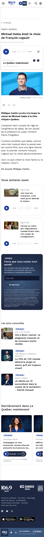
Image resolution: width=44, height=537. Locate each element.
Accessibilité (21, 500)
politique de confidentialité (11, 304)
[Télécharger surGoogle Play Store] (27, 519)
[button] (11, 532)
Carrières (24, 503)
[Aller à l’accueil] (12, 4)
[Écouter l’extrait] (6, 52)
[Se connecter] (40, 3)
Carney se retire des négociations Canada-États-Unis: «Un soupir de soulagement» (29, 231)
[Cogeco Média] (27, 489)
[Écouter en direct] (20, 3)
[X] (12, 511)
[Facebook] (3, 105)
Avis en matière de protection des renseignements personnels (20, 297)
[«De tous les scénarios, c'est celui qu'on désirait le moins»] (11, 193)
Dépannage (31, 498)
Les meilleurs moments (25, 531)
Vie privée (21, 498)
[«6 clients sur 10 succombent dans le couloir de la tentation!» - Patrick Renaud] (7, 379)
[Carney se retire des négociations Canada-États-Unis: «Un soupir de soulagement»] (11, 225)
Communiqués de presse (10, 503)
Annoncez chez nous (8, 505)
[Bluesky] (7, 511)
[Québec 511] (40, 490)
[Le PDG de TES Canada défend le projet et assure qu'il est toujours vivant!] (7, 355)
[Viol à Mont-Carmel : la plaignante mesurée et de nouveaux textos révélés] (7, 333)
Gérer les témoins (8, 500)
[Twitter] (8, 105)
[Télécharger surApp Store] (9, 519)
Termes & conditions (8, 498)
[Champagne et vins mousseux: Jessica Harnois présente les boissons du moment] (16, 423)
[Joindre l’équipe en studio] (30, 3)
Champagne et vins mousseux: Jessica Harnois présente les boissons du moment (16, 445)
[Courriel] (14, 105)
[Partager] (38, 51)
